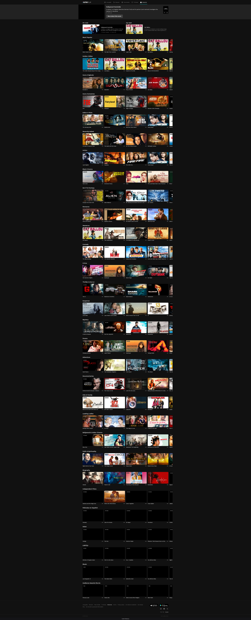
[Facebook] (164, 609)
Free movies (126, 2)
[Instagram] (161, 609)
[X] (167, 609)
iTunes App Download (154, 606)
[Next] (168, 44)
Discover (117, 2)
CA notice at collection (131, 604)
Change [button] (166, 611)
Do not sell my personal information (94, 606)
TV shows (136, 2)
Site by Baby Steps (164, 616)
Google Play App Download (163, 606)
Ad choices (140, 604)
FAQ (84, 606)
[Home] (87, 2)
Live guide (108, 2)
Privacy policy (121, 604)
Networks (144, 2)
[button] (114, 16)
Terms (114, 604)
